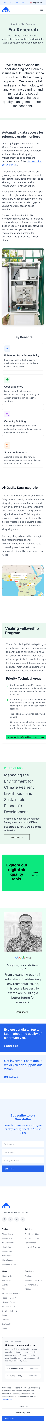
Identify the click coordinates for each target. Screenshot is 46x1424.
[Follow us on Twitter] (11, 2)
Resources (6, 1280)
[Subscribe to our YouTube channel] (23, 2)
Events (5, 1285)
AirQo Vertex (7, 1256)
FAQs (4, 1289)
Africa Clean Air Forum (11, 1293)
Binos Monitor (7, 1234)
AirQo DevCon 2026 (33, 1280)
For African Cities (32, 1234)
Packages (29, 1276)
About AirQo (7, 1276)
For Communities (32, 1238)
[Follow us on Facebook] (5, 2)
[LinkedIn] (16, 1219)
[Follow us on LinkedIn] (17, 2)
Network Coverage (33, 1247)
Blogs (4, 1328)
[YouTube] (10, 1219)
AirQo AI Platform (9, 1264)
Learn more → (23, 1012)
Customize (23, 1406)
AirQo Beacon (7, 1260)
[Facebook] (4, 1219)
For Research (30, 1243)
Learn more (7, 1399)
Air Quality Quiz (8, 1306)
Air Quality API (8, 1243)
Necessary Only (23, 1412)
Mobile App (7, 1247)
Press (4, 1315)
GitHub (28, 1289)
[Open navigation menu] (41, 10)
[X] (22, 1219)
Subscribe (9, 1169)
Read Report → (17, 837)
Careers (5, 1319)
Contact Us (6, 1324)
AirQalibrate (7, 1251)
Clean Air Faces (8, 1302)
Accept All (9, 1418)
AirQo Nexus (7, 1238)
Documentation (31, 1285)
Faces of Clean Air (9, 1298)
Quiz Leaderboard (9, 1311)
